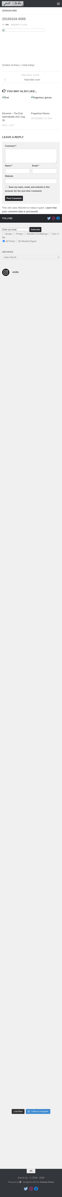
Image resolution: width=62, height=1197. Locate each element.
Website (9, 176)
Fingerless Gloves (40, 113)
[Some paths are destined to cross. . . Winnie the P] (31, 321)
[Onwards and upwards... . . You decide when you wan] (31, 794)
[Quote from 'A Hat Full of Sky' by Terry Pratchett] (31, 630)
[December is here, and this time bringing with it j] (31, 363)
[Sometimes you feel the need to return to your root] (31, 844)
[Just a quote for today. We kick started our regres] (31, 985)
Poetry (19, 234)
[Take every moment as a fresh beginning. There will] (31, 716)
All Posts (10, 241)
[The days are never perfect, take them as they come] (31, 597)
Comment (10, 146)
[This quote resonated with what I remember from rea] (31, 517)
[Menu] (58, 3)
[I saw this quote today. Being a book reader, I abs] (31, 292)
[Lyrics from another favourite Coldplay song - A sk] (31, 1025)
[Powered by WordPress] (20, 1182)
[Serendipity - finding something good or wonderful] (31, 1095)
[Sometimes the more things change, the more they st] (31, 563)
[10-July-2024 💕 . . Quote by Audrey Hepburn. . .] (31, 1050)
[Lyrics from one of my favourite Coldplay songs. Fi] (31, 1072)
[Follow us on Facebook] (58, 218)
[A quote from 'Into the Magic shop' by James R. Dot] (31, 406)
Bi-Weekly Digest (27, 241)
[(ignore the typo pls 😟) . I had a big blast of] (31, 918)
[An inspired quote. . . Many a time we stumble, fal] (31, 457)
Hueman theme (47, 1182)
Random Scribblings (37, 234)
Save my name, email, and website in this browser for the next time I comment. (27, 189)
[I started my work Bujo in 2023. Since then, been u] (31, 755)
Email (35, 166)
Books (9, 234)
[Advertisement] (31, 1143)
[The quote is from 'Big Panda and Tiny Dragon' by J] (31, 670)
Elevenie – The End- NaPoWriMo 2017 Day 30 (13, 117)
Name (8, 166)
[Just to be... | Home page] (16, 3)
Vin (7, 25)
